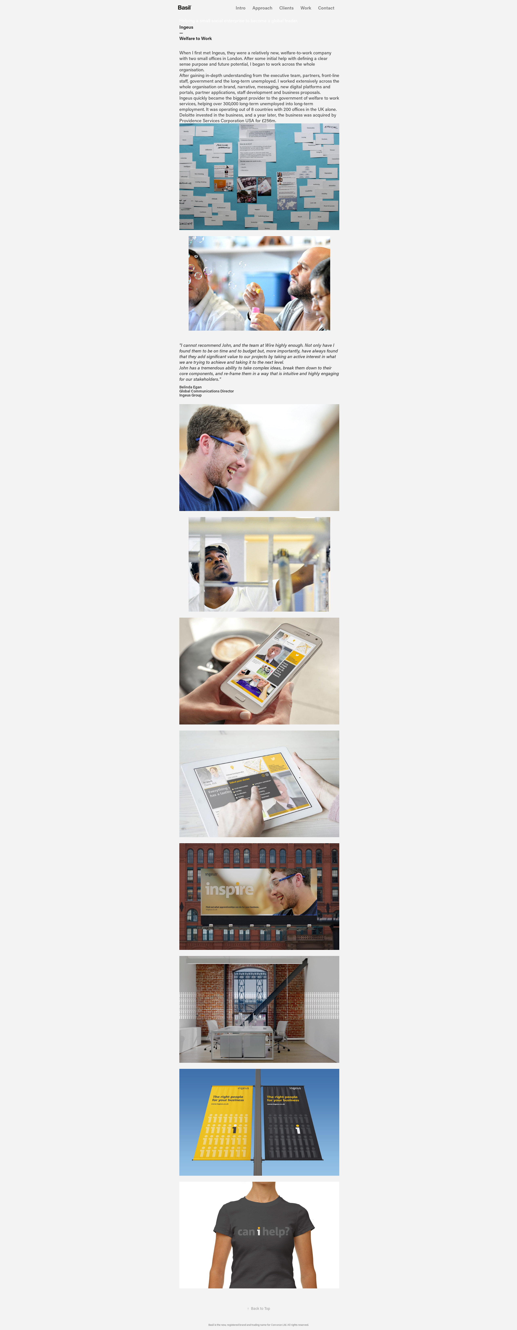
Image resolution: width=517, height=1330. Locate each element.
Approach (262, 8)
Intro (241, 8)
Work (306, 8)
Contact (326, 8)
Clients (286, 8)
